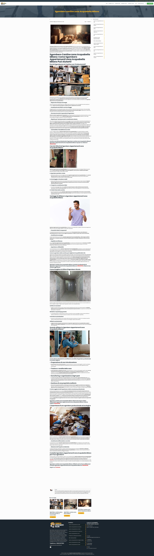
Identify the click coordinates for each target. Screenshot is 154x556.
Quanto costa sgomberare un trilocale (98, 57)
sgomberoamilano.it (82, 554)
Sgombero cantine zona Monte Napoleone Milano (84, 510)
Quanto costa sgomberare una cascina (98, 25)
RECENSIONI (146, 0)
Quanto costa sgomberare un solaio (98, 47)
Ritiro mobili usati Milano (97, 40)
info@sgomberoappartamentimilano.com (93, 537)
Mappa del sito (70, 554)
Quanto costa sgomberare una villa (98, 21)
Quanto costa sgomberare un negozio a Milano (98, 44)
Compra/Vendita (75, 554)
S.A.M (56, 21)
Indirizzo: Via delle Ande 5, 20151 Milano (93, 527)
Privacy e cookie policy (63, 554)
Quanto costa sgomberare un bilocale (98, 54)
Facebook (57, 467)
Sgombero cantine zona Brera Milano (70, 512)
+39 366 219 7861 (89, 544)
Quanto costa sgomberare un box (98, 35)
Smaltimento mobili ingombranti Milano (97, 38)
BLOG (150, 0)
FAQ (152, 0)
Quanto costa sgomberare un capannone (98, 31)
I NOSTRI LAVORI (141, 0)
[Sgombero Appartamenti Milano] (3, 3)
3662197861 (150, 3)
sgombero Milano (62, 533)
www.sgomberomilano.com (90, 554)
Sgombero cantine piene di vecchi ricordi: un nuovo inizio (56, 513)
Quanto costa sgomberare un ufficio (98, 28)
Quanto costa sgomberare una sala (98, 50)
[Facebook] (50, 547)
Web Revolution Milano (89, 553)
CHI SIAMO (136, 0)
